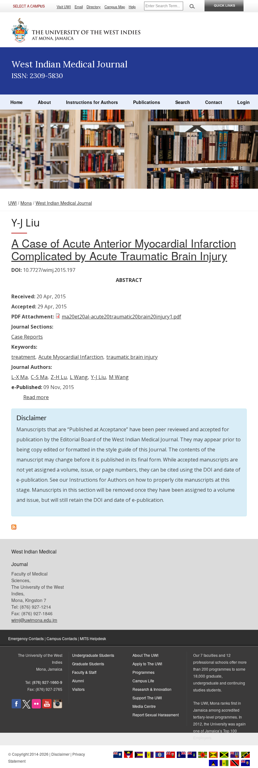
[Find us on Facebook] (16, 706)
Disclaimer (60, 754)
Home (16, 102)
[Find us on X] (26, 706)
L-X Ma (19, 377)
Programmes (143, 672)
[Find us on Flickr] (36, 706)
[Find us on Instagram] (57, 706)
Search (182, 102)
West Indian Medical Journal (64, 203)
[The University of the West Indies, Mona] (76, 29)
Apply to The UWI (147, 663)
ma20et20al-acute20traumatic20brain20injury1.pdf (121, 316)
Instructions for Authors (92, 102)
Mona (26, 203)
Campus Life (143, 680)
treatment (23, 356)
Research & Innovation (151, 689)
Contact (213, 102)
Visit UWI (64, 6)
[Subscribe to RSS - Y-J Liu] (13, 527)
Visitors (78, 689)
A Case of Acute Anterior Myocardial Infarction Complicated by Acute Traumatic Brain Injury (123, 249)
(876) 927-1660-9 (47, 682)
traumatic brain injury (132, 356)
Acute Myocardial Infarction (70, 356)
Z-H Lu (59, 377)
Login (243, 102)
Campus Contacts (62, 638)
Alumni (78, 680)
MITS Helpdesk (93, 638)
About (44, 102)
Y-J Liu (98, 377)
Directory (94, 6)
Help (132, 6)
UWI (12, 203)
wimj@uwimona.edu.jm (34, 620)
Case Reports (27, 336)
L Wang (79, 377)
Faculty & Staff (84, 672)
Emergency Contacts (26, 638)
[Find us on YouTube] (47, 706)
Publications (146, 102)
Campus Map (114, 6)
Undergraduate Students (93, 655)
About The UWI (145, 655)
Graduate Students (88, 663)
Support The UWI (147, 697)
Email (79, 6)
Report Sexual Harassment (155, 714)
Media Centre (144, 706)
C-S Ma (39, 377)
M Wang (119, 377)
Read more (36, 397)
